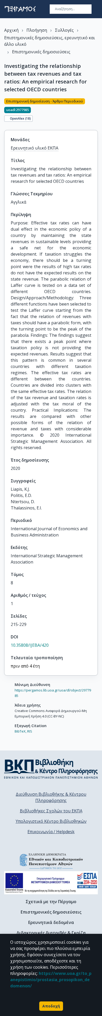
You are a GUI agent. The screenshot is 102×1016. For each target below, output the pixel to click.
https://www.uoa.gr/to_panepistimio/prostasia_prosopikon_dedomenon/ (51, 979)
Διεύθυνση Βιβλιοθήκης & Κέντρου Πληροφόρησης (51, 797)
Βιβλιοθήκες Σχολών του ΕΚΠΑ (51, 811)
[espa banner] (51, 882)
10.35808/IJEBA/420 (30, 645)
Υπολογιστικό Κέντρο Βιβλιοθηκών (51, 821)
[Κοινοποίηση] (96, 111)
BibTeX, (20, 731)
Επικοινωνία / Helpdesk (51, 831)
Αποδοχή (51, 1006)
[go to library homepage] (51, 769)
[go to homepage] (20, 9)
